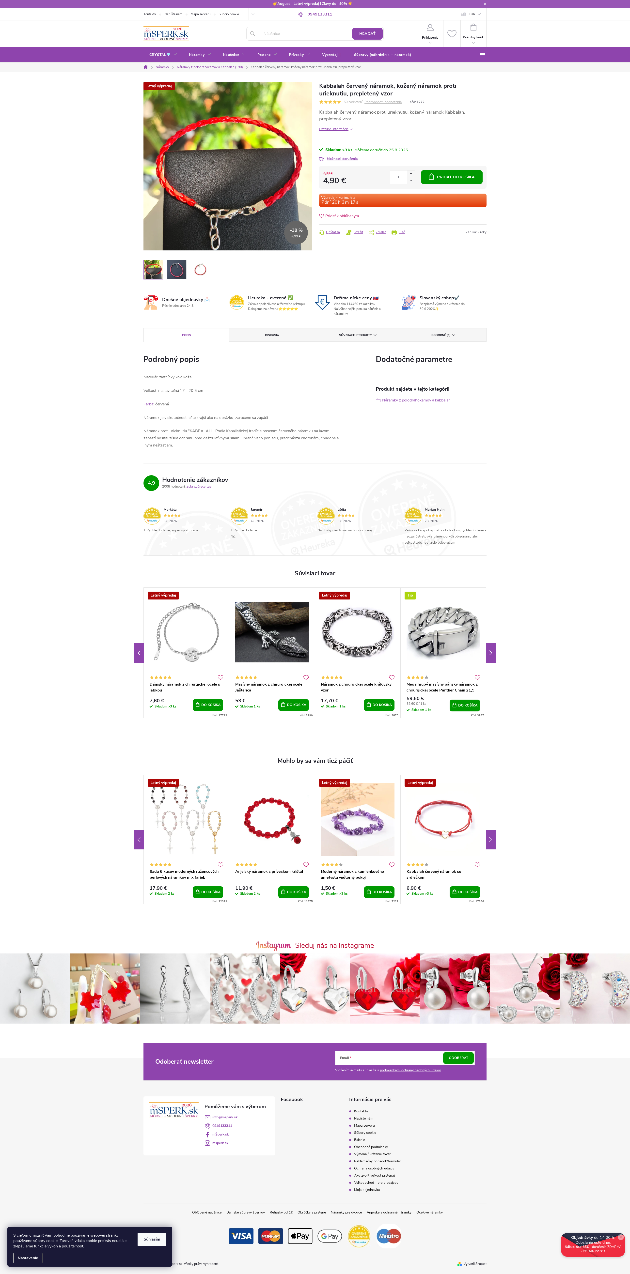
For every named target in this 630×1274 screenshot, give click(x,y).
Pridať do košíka (456, 177)
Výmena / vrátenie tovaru (373, 1154)
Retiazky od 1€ (281, 1212)
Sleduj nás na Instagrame (334, 945)
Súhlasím (152, 1239)
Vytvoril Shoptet (475, 1264)
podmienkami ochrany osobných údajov (410, 1070)
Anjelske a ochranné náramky (389, 1212)
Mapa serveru (200, 14)
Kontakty (149, 14)
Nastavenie (28, 1258)
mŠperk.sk (220, 1134)
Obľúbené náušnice (206, 1212)
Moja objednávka (367, 1189)
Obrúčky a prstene (312, 1212)
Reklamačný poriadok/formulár (377, 1161)
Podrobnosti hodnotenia (383, 102)
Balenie (359, 1139)
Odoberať (458, 1058)
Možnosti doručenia (342, 158)
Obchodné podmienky (371, 1147)
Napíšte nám (173, 14)
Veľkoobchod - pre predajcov (376, 1182)
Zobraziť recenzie (199, 486)
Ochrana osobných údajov (374, 1168)
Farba (148, 404)
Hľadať (367, 33)
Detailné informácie (333, 129)
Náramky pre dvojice (346, 1212)
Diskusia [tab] (272, 335)
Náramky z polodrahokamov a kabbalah (416, 400)
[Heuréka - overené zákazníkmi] (359, 1236)
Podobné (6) (440, 335)
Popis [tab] (186, 335)
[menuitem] (163, 54)
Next (491, 653)
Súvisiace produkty (355, 335)
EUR (472, 14)
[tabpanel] (186, 653)
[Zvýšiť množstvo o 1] (411, 173)
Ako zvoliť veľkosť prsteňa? (374, 1175)
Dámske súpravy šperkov (245, 1212)
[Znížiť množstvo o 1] (411, 180)
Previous (139, 653)
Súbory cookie (229, 14)
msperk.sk (220, 1143)
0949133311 (222, 1125)
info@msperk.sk (225, 1117)
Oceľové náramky (429, 1212)
